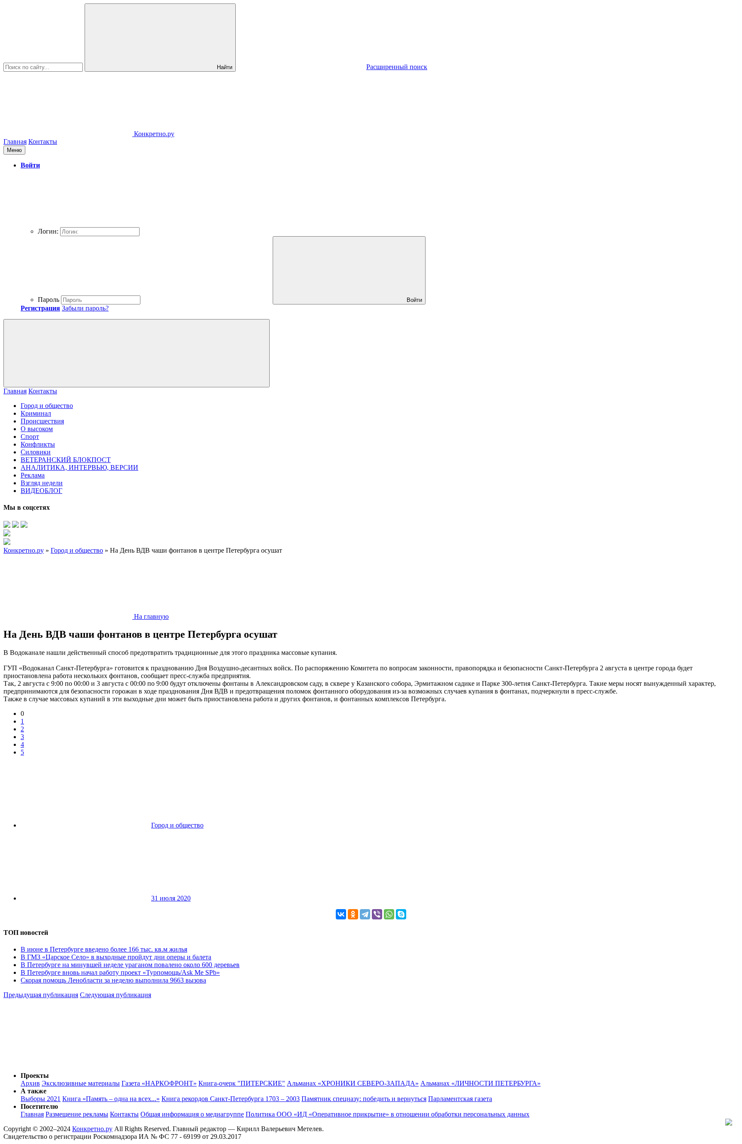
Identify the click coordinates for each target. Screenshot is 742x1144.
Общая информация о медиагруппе (192, 1114)
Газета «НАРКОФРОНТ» (159, 1083)
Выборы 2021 (41, 1098)
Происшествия (42, 421)
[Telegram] (365, 914)
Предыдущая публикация (40, 994)
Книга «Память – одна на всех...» (111, 1098)
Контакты (42, 141)
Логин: (48, 231)
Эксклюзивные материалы (81, 1083)
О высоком (37, 428)
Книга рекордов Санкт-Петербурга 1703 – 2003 (230, 1098)
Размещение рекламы (77, 1114)
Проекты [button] (35, 1075)
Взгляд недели (42, 483)
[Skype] (401, 914)
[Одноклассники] (353, 914)
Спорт (30, 436)
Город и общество (47, 405)
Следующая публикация (115, 994)
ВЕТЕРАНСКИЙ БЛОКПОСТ (66, 459)
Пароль (48, 299)
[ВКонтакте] (341, 914)
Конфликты (38, 444)
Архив (30, 1083)
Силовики (36, 452)
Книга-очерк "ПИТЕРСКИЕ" (241, 1083)
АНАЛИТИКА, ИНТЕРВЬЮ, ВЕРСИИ (79, 467)
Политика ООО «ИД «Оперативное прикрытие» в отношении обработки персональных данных (387, 1114)
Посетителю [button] (39, 1106)
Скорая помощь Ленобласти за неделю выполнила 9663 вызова (113, 980)
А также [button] (33, 1091)
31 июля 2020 (171, 898)
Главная (15, 141)
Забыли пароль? (85, 308)
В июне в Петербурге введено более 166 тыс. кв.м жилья (104, 949)
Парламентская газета (460, 1098)
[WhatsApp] (389, 914)
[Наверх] (67, 1061)
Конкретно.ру (92, 1128)
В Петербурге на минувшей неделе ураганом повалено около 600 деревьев (130, 964)
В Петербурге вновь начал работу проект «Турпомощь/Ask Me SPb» (120, 972)
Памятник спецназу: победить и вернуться (363, 1098)
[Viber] (377, 914)
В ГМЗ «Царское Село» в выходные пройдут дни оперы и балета (116, 957)
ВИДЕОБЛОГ (41, 490)
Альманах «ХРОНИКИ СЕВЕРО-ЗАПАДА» (353, 1083)
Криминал (36, 413)
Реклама (33, 475)
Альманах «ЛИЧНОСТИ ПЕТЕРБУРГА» (480, 1083)
